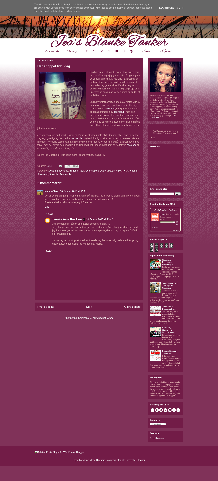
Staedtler (54, 174)
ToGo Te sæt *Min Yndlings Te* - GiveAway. (170, 285)
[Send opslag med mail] (60, 166)
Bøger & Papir (76, 170)
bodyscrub (119, 112)
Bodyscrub (62, 170)
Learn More (166, 7)
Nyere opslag (45, 306)
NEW (118, 170)
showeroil (110, 108)
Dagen (103, 170)
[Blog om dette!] (68, 166)
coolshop (131, 145)
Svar (46, 207)
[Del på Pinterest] (77, 166)
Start (89, 306)
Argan (52, 170)
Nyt (124, 170)
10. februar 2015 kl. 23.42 (99, 219)
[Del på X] (71, 166)
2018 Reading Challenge (165, 209)
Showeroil (42, 174)
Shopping (132, 170)
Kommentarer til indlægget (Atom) (95, 318)
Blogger (141, 460)
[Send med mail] (66, 166)
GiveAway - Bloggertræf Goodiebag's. (167, 262)
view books (175, 230)
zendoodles (77, 138)
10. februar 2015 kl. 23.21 (73, 191)
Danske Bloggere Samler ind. (169, 352)
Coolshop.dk (92, 170)
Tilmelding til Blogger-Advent (168, 308)
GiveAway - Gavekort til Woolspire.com (168, 330)
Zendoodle (65, 174)
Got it (181, 7)
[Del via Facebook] (74, 166)
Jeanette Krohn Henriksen (67, 219)
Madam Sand (51, 191)
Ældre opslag (132, 306)
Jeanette (163, 214)
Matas (111, 170)
